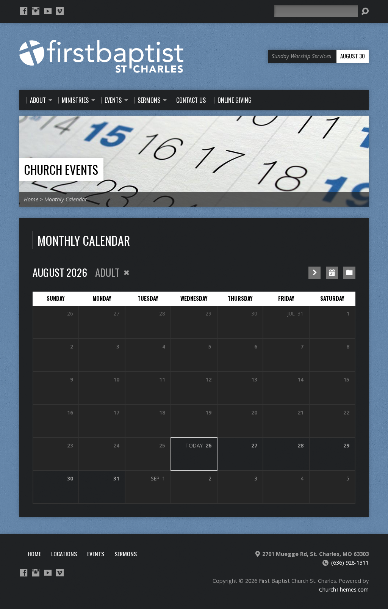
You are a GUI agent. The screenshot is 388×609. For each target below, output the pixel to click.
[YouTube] (48, 11)
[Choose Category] (349, 273)
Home (31, 199)
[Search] (365, 11)
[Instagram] (35, 11)
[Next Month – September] (314, 273)
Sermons (125, 553)
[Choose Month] (332, 273)
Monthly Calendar (65, 199)
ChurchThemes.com (344, 589)
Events (95, 553)
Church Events (61, 169)
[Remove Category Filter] (126, 272)
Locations (64, 553)
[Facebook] (23, 11)
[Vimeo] (60, 11)
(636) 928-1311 (350, 562)
